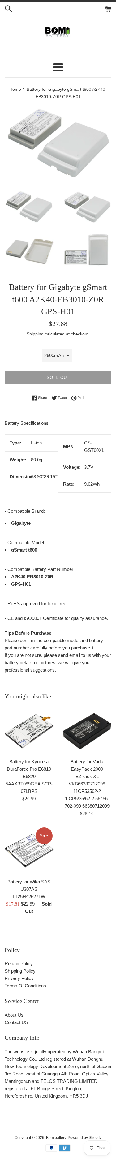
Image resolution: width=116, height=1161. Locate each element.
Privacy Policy (19, 978)
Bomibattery (56, 1137)
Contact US (16, 1022)
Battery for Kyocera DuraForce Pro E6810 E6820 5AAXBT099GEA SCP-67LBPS (29, 776)
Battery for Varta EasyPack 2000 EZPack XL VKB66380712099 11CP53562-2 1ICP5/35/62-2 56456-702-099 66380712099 (87, 784)
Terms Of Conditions (25, 985)
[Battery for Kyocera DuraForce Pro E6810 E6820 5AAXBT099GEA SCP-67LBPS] (29, 731)
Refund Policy (19, 963)
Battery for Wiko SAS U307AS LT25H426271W (28, 889)
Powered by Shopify (84, 1137)
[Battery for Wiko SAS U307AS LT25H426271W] (29, 850)
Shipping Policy (20, 971)
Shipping (35, 333)
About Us (14, 1015)
